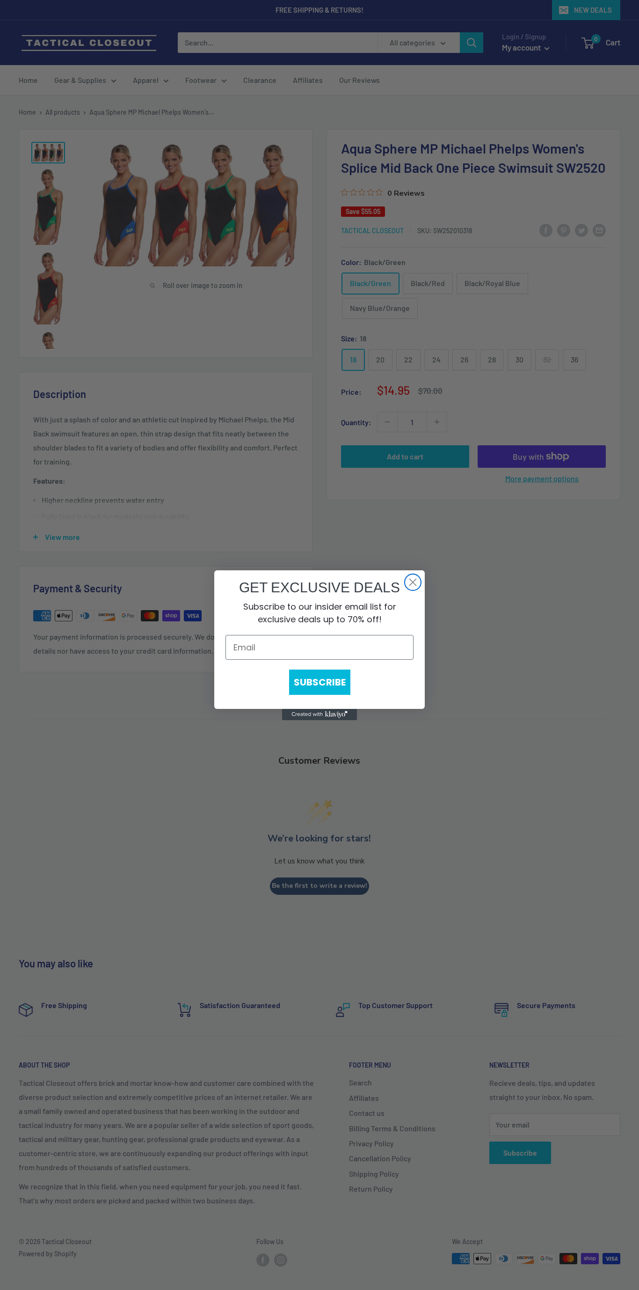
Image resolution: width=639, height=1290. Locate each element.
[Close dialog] (413, 582)
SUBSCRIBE (320, 682)
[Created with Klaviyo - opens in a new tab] (319, 714)
